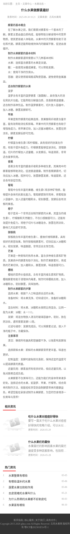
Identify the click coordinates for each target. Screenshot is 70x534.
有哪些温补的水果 (19, 481)
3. (4, 487)
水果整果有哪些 (18, 475)
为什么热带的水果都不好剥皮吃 (28, 499)
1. (4, 475)
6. (4, 504)
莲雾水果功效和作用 (21, 487)
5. (4, 499)
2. (4, 481)
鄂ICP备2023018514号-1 (36, 527)
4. (4, 493)
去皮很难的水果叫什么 (22, 493)
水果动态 (39, 4)
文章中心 (27, 4)
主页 (17, 4)
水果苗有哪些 (17, 505)
